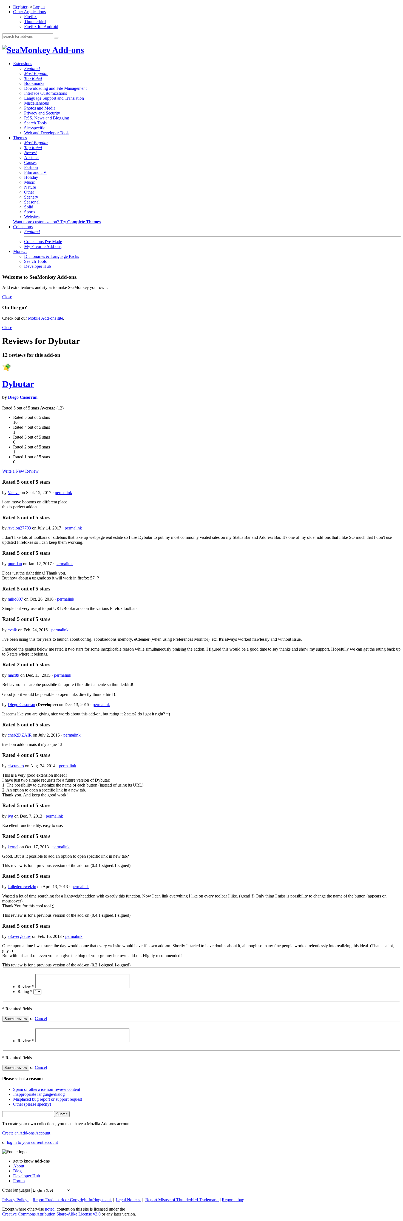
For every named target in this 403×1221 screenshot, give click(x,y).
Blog (17, 1171)
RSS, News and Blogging (46, 118)
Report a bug (233, 1199)
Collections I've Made (43, 241)
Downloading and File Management (55, 88)
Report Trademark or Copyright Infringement (72, 1199)
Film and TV (35, 172)
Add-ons (67, 50)
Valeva (13, 492)
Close (7, 296)
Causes (30, 162)
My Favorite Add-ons (42, 246)
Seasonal (31, 202)
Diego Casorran (23, 397)
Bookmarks (34, 83)
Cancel (41, 1018)
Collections (23, 226)
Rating (25, 991)
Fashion (31, 167)
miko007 (15, 599)
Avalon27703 (19, 528)
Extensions (22, 63)
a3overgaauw (19, 936)
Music (29, 182)
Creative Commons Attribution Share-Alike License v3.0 (52, 1214)
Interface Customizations (45, 93)
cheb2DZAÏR (20, 735)
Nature (30, 187)
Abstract (31, 157)
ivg (10, 816)
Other (29, 192)
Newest (30, 152)
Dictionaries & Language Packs (51, 256)
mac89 (13, 675)
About (18, 1166)
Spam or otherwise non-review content (46, 1089)
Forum (19, 1180)
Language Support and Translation (54, 98)
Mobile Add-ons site (45, 318)
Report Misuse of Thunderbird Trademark (182, 1199)
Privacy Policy (15, 1199)
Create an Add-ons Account (26, 1133)
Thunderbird (35, 21)
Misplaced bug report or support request (47, 1099)
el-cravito (16, 765)
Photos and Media (39, 108)
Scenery (31, 197)
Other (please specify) (32, 1104)
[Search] (56, 37)
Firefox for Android (41, 26)
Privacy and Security (42, 113)
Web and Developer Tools (46, 132)
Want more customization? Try (57, 221)
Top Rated (33, 78)
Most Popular (36, 73)
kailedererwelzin (22, 886)
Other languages (16, 1190)
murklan (15, 563)
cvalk (12, 630)
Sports (29, 212)
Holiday (31, 177)
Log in (39, 6)
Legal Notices (128, 1199)
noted (50, 1209)
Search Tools (35, 123)
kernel (13, 846)
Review (26, 986)
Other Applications (29, 11)
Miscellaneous (36, 103)
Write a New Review (20, 471)
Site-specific (34, 128)
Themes (20, 137)
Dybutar (18, 384)
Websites (31, 216)
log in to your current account (32, 1142)
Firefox (30, 16)
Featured (32, 68)
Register (20, 6)
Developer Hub (37, 266)
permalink (63, 492)
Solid (28, 207)
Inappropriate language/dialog (39, 1094)
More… (20, 251)
